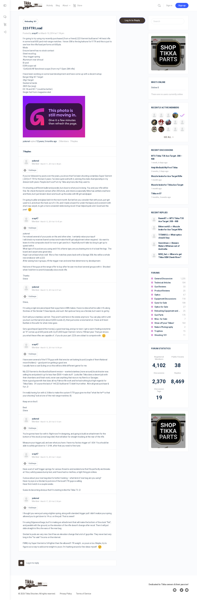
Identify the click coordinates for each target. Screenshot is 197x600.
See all (167, 137)
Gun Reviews (160, 287)
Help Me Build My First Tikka (164, 167)
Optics (157, 295)
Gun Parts (158, 315)
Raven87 (162, 218)
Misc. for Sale (160, 319)
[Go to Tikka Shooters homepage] (30, 5)
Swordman (163, 243)
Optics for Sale (161, 307)
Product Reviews (162, 291)
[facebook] (174, 590)
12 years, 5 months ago (46, 141)
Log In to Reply (132, 20)
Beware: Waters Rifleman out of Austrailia (168, 246)
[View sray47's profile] (26, 219)
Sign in (169, 5)
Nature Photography (163, 327)
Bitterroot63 (164, 226)
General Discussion (163, 278)
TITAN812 (163, 235)
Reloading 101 (30, 21)
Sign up (181, 5)
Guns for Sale (160, 303)
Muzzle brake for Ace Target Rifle (166, 176)
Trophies (158, 331)
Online (155, 88)
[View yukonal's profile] (26, 162)
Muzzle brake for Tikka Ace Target (167, 185)
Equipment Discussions (165, 299)
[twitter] (181, 590)
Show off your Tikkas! (164, 323)
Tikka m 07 (156, 193)
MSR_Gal (162, 254)
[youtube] (186, 590)
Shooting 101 (160, 335)
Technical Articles (162, 282)
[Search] (159, 5)
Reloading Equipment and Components (167, 311)
